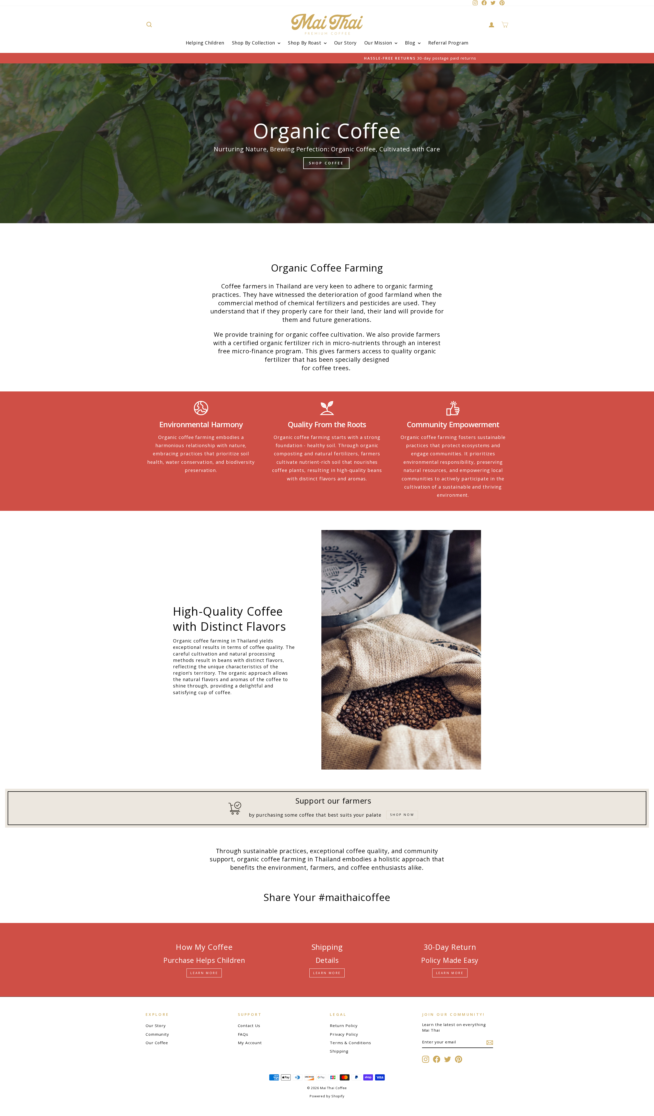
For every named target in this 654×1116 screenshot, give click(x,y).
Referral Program (448, 43)
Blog (411, 43)
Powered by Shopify (327, 1096)
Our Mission (378, 43)
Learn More (204, 973)
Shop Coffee (326, 163)
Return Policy (344, 1025)
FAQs (243, 1034)
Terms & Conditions (350, 1042)
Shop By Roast (305, 43)
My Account (250, 1042)
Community (157, 1034)
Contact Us (249, 1025)
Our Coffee (157, 1042)
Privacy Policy (344, 1034)
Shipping (339, 1051)
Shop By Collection (254, 43)
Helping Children (205, 43)
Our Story (345, 43)
